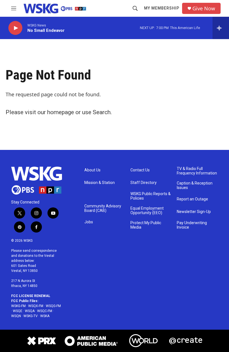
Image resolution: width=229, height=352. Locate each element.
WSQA (30, 311)
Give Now (203, 8)
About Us (92, 170)
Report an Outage (192, 199)
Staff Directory (143, 183)
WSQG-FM (53, 306)
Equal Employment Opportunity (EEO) (147, 210)
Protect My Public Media (145, 225)
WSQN (16, 316)
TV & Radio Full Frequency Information (197, 171)
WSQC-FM (44, 311)
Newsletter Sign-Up (194, 212)
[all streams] (221, 28)
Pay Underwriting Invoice (192, 225)
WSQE (17, 311)
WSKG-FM (18, 306)
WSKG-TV (30, 316)
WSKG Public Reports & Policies (150, 196)
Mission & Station (99, 183)
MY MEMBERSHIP (161, 8)
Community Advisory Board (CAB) (102, 208)
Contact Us (140, 170)
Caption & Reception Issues (195, 185)
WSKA (44, 316)
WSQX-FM (35, 306)
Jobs (88, 222)
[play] (15, 28)
